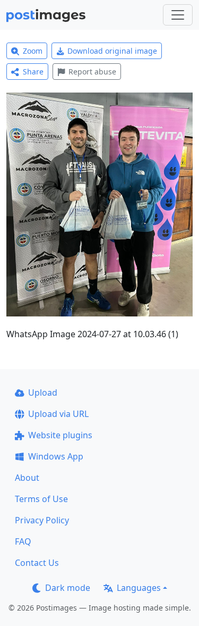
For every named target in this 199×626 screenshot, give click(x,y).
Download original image (112, 51)
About (27, 477)
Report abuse (92, 71)
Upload (42, 392)
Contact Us (37, 563)
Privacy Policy (42, 520)
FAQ (23, 541)
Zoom (32, 51)
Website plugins (60, 435)
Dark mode (67, 588)
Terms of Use (41, 499)
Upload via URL (58, 414)
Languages (139, 588)
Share (33, 71)
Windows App (55, 456)
